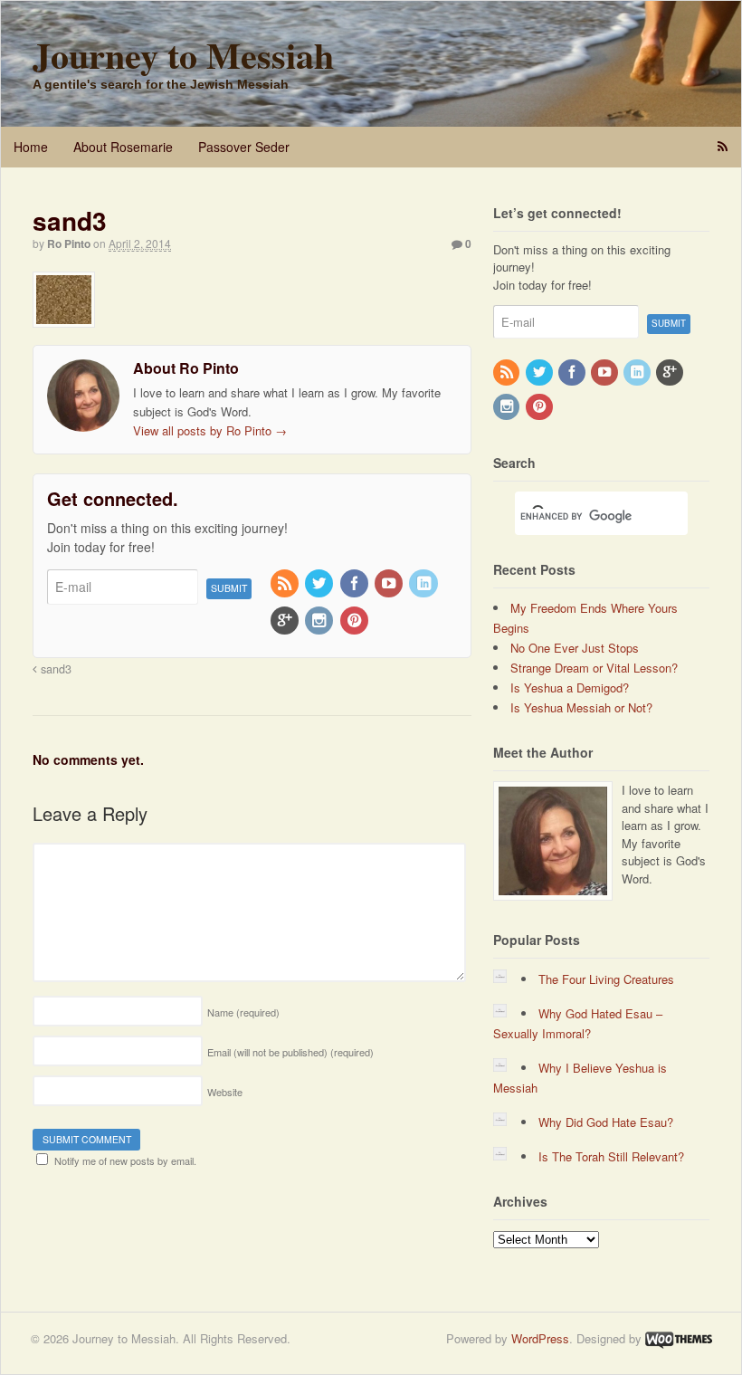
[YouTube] (390, 584)
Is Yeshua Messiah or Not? (581, 707)
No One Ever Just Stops (574, 647)
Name (243, 1012)
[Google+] (286, 621)
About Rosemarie (123, 147)
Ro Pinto (68, 243)
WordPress (540, 1338)
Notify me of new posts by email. (125, 1160)
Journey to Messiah (183, 54)
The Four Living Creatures (606, 979)
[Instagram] (320, 621)
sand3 (54, 669)
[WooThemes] (678, 1338)
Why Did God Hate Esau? (605, 1122)
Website (225, 1091)
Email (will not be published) (290, 1052)
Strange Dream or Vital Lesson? (594, 667)
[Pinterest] (355, 621)
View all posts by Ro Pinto (210, 430)
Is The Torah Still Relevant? (611, 1156)
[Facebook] (355, 584)
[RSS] (286, 584)
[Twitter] (320, 584)
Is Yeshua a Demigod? (569, 687)
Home (31, 147)
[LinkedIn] (424, 584)
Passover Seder (244, 147)
